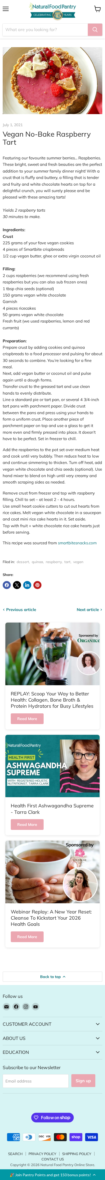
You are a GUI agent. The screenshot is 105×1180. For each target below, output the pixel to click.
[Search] (95, 30)
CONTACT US (52, 1159)
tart (67, 562)
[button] (52, 1174)
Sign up (83, 1080)
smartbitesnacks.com (77, 542)
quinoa (37, 562)
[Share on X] (17, 585)
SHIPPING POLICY (76, 1154)
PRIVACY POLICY (42, 1154)
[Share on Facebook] (7, 585)
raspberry (54, 562)
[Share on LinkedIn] (27, 585)
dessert (23, 562)
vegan (78, 562)
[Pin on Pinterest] (37, 585)
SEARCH (15, 1154)
